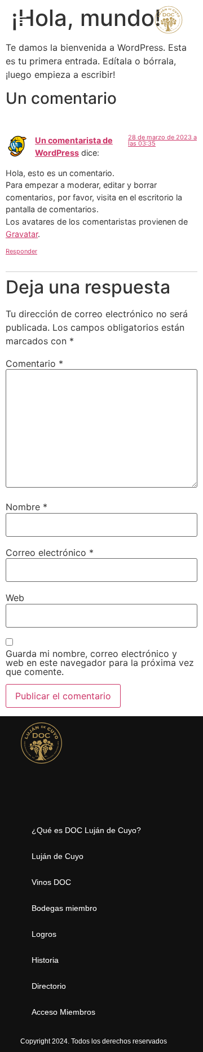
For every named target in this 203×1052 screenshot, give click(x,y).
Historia (45, 960)
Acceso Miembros (63, 1011)
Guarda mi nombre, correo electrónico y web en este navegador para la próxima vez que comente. (100, 662)
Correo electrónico (50, 552)
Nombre (26, 506)
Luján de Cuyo (57, 856)
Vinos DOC (51, 882)
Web (15, 597)
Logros (44, 934)
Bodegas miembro (64, 908)
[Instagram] (29, 796)
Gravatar (22, 234)
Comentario (34, 363)
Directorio (49, 985)
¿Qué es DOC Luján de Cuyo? (86, 830)
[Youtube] (51, 796)
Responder (21, 251)
